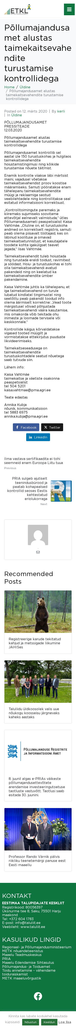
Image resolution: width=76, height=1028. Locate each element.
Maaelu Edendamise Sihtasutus (28, 962)
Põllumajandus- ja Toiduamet (26, 966)
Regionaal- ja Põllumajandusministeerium (36, 947)
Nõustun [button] (31, 1022)
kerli (61, 111)
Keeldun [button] (49, 1022)
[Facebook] (38, 996)
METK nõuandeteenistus (22, 951)
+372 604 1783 (21, 919)
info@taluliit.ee (28, 923)
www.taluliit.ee (32, 927)
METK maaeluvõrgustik (21, 978)
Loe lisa (64, 1022)
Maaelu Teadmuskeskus (22, 955)
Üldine (16, 115)
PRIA (6, 959)
